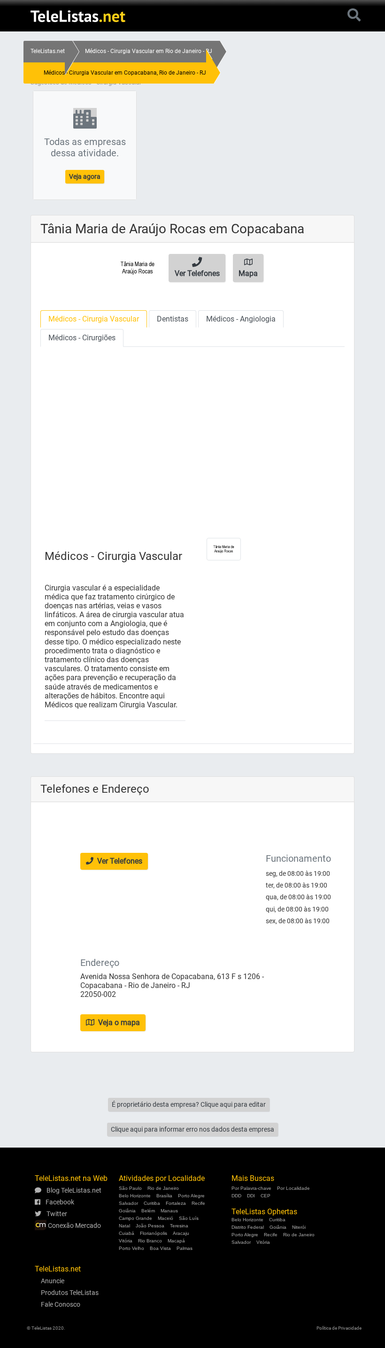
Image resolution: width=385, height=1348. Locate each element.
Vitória (125, 1240)
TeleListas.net (48, 51)
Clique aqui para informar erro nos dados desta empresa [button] (192, 1129)
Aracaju (181, 1233)
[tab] (93, 319)
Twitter (56, 1214)
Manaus (169, 1210)
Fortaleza (176, 1203)
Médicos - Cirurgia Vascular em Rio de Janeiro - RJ (148, 51)
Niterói (299, 1227)
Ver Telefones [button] (118, 861)
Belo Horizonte (135, 1195)
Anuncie (52, 1281)
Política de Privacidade (339, 1328)
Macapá (176, 1240)
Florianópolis (153, 1233)
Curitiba (152, 1203)
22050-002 (98, 994)
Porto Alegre (191, 1195)
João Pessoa (150, 1225)
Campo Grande (135, 1218)
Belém (148, 1210)
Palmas (184, 1248)
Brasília (164, 1195)
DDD (236, 1195)
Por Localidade (293, 1188)
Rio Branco (150, 1240)
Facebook (59, 1202)
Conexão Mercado (73, 1225)
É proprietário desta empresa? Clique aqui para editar (189, 1104)
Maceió (165, 1218)
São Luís (189, 1218)
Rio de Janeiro (163, 1188)
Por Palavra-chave (251, 1188)
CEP (265, 1195)
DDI (251, 1195)
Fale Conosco (60, 1304)
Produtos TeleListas (70, 1292)
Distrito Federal (247, 1227)
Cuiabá (126, 1233)
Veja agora (84, 176)
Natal (124, 1225)
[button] (197, 268)
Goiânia (127, 1210)
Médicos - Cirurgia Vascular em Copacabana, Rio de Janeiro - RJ (125, 72)
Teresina (179, 1225)
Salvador (128, 1203)
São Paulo (130, 1188)
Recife (198, 1203)
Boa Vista (160, 1248)
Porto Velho (131, 1248)
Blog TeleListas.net (73, 1190)
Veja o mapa (118, 1022)
